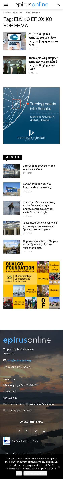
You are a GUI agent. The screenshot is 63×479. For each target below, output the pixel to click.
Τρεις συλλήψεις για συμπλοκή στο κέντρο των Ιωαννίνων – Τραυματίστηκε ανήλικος (40, 226)
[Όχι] (58, 466)
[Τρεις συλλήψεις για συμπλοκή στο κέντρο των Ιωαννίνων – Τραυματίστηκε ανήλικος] (11, 228)
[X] (35, 431)
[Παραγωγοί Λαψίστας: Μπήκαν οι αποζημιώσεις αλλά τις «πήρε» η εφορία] (11, 247)
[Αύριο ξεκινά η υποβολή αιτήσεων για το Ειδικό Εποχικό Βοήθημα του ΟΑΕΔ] (14, 65)
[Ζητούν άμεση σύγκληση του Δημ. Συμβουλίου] (11, 171)
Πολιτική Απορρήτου (35, 473)
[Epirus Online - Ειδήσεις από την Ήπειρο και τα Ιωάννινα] (31, 340)
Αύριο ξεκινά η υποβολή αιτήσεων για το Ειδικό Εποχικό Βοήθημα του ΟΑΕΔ (43, 63)
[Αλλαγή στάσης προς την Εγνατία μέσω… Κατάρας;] (11, 189)
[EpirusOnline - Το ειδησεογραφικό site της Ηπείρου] (31, 4)
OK (18, 473)
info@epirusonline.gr (19, 360)
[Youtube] (44, 431)
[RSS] (27, 431)
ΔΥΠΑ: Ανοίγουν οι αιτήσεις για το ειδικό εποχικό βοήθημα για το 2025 (43, 39)
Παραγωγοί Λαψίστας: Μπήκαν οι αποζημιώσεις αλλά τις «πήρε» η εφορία (40, 244)
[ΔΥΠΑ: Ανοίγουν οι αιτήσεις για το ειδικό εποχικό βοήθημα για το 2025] (14, 41)
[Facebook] (19, 431)
